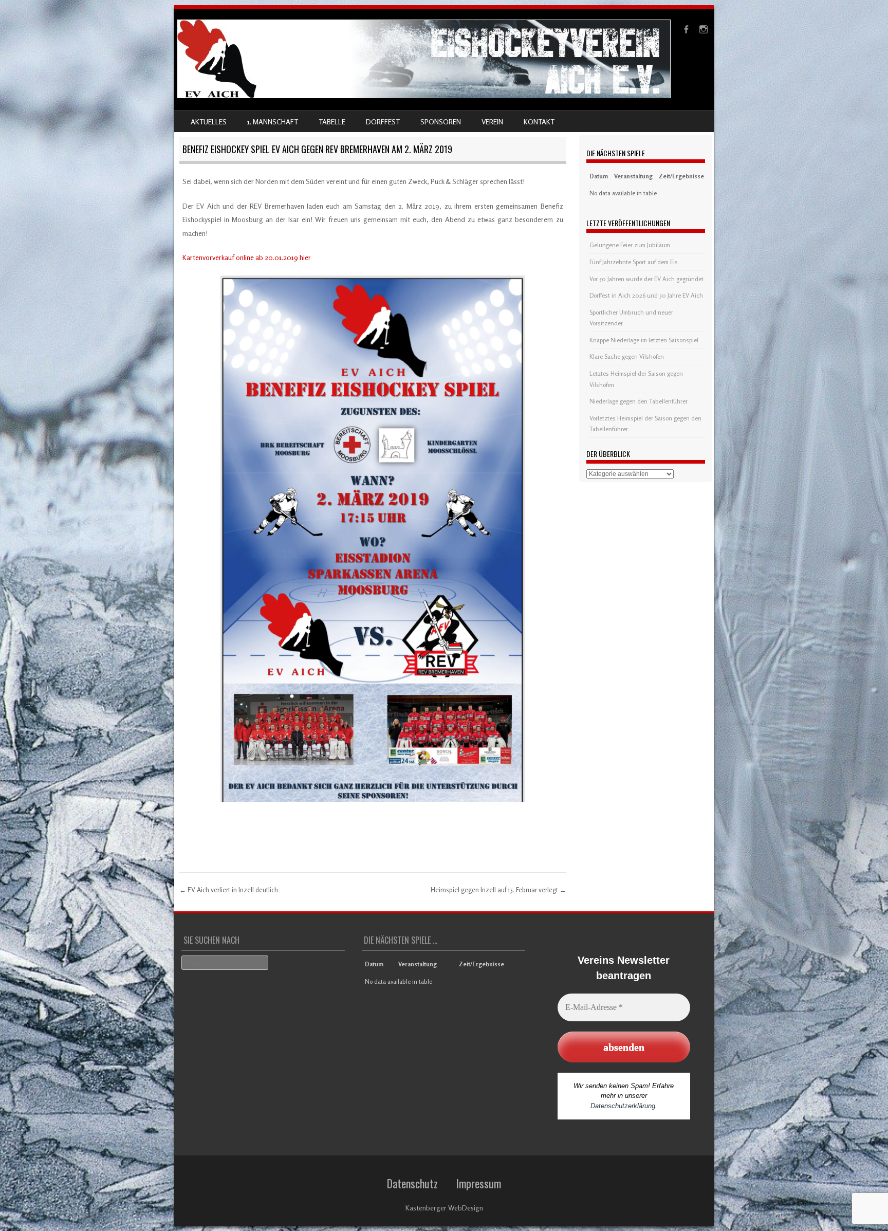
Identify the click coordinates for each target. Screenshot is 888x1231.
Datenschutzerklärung (622, 1106)
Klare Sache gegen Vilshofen (626, 356)
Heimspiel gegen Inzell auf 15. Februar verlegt (498, 890)
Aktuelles (209, 121)
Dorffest (383, 121)
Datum (598, 176)
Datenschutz (412, 1183)
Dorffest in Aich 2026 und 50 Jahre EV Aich (646, 295)
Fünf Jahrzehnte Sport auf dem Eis (633, 262)
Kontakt (539, 121)
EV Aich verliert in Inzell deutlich (228, 890)
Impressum (478, 1183)
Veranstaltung (633, 176)
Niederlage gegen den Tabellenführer (638, 401)
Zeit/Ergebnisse (681, 176)
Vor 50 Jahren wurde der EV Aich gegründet (646, 279)
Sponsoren (440, 121)
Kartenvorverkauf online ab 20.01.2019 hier (246, 257)
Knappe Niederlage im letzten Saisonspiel (643, 340)
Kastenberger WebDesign (444, 1207)
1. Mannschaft (272, 121)
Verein (492, 121)
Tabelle (332, 121)
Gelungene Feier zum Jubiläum (629, 245)
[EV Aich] (424, 95)
